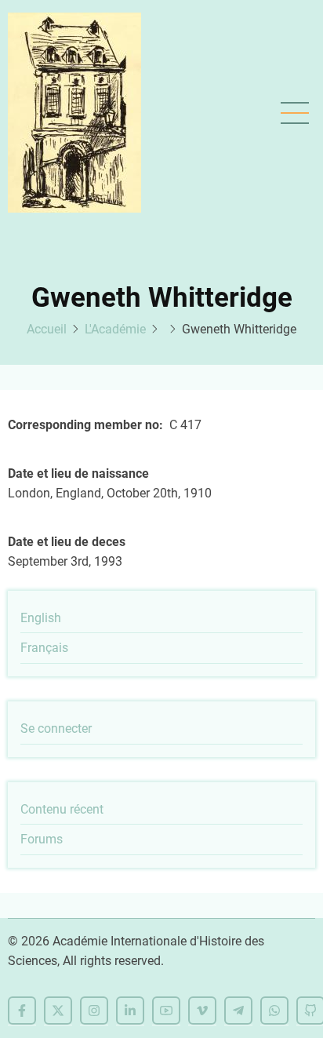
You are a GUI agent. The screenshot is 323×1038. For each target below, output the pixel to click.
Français (44, 647)
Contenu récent (61, 809)
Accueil (47, 329)
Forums (41, 839)
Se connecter (56, 728)
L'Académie (115, 329)
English (40, 617)
